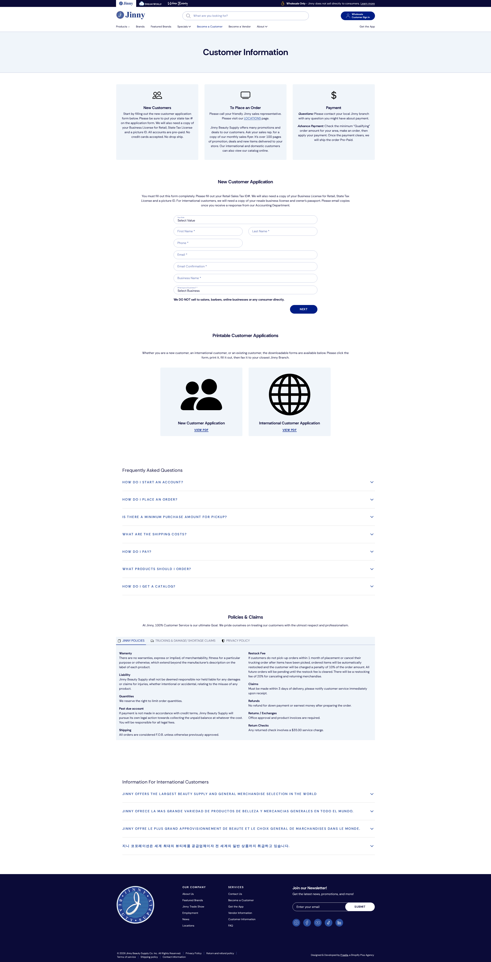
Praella (344, 955)
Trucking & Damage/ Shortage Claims (185, 641)
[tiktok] (328, 922)
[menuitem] (124, 26)
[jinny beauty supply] (126, 3)
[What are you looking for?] (188, 16)
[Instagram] (296, 922)
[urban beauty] (178, 3)
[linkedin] (339, 922)
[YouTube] (318, 922)
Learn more (368, 3)
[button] (124, 26)
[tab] (131, 641)
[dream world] (150, 3)
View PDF (201, 430)
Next (304, 309)
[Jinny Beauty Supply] (131, 15)
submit (360, 907)
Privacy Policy (238, 641)
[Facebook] (307, 922)
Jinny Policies (133, 641)
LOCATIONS (252, 118)
